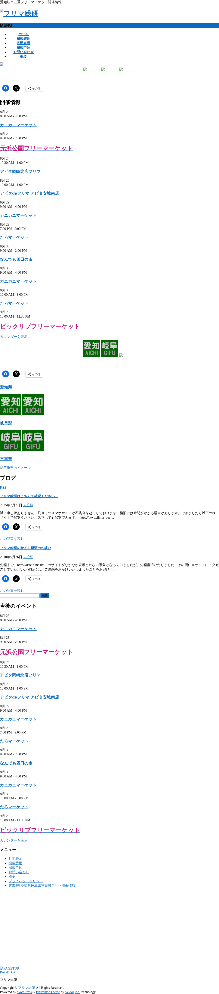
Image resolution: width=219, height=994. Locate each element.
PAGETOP (8, 972)
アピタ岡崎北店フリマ (20, 171)
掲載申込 (15, 867)
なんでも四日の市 (16, 259)
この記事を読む (12, 539)
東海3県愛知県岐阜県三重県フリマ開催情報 (42, 885)
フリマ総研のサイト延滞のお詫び (25, 548)
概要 (12, 876)
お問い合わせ (19, 872)
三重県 (6, 458)
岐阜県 (6, 423)
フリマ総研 (26, 987)
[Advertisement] (109, 929)
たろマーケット (14, 237)
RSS (3, 487)
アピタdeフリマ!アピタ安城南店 (29, 193)
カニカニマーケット (18, 125)
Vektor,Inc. (72, 992)
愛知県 (6, 387)
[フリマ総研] (19, 13)
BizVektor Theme (48, 992)
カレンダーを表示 (13, 337)
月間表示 (15, 858)
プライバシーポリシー (26, 881)
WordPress (24, 992)
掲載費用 (15, 863)
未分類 (28, 505)
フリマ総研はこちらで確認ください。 (29, 496)
